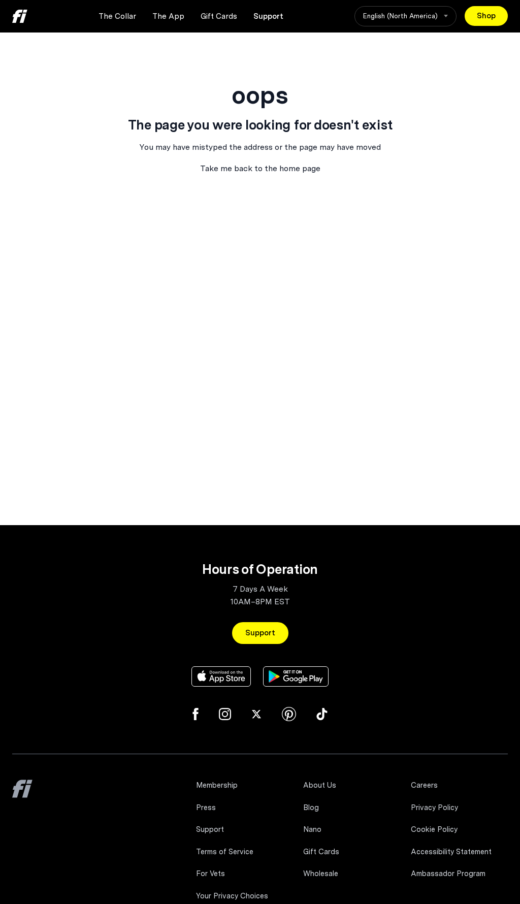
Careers (424, 785)
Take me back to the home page (260, 168)
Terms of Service (224, 851)
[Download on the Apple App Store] (221, 676)
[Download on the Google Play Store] (296, 676)
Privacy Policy (434, 807)
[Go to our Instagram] (225, 714)
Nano (312, 829)
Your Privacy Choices (232, 895)
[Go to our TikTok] (322, 714)
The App (168, 16)
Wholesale (320, 873)
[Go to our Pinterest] (289, 714)
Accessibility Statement (451, 851)
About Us (319, 785)
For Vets (210, 873)
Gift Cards (219, 16)
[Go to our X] (256, 714)
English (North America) (401, 16)
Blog (311, 807)
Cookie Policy (434, 829)
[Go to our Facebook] (195, 714)
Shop (486, 15)
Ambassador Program (448, 873)
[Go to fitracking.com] (22, 796)
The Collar (117, 16)
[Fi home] (19, 16)
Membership (217, 785)
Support (268, 16)
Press (206, 807)
